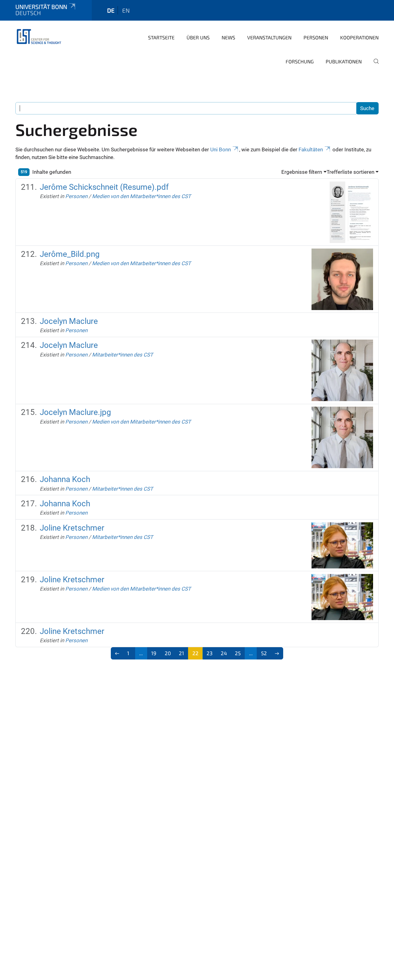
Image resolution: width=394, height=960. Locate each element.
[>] (277, 653)
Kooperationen (359, 37)
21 (181, 653)
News (228, 37)
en (126, 10)
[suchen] (374, 66)
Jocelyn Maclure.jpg (75, 412)
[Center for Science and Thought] (40, 37)
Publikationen (344, 61)
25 (238, 653)
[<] (117, 653)
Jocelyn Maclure (69, 321)
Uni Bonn (220, 149)
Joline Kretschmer (72, 527)
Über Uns (198, 37)
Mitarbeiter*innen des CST (122, 355)
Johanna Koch (65, 479)
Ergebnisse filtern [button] (301, 172)
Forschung (300, 61)
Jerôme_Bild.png (70, 254)
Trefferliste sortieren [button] (350, 172)
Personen (316, 37)
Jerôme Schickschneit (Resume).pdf (104, 187)
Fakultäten (311, 149)
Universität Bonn (41, 6)
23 (209, 653)
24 (224, 653)
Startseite (161, 37)
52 (264, 653)
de (111, 10)
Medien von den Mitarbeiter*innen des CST (141, 196)
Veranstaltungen (269, 37)
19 (153, 653)
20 (168, 653)
